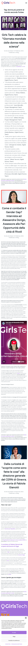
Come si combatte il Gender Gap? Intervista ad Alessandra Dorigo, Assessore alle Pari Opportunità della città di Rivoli (14, 220)
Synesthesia (18, 66)
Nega (14, 636)
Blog (17, 52)
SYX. (24, 66)
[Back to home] (8, 3)
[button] (26, 618)
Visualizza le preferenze (14, 640)
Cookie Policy (8, 643)
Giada (11, 51)
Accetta (14, 632)
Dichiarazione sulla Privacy (16, 643)
